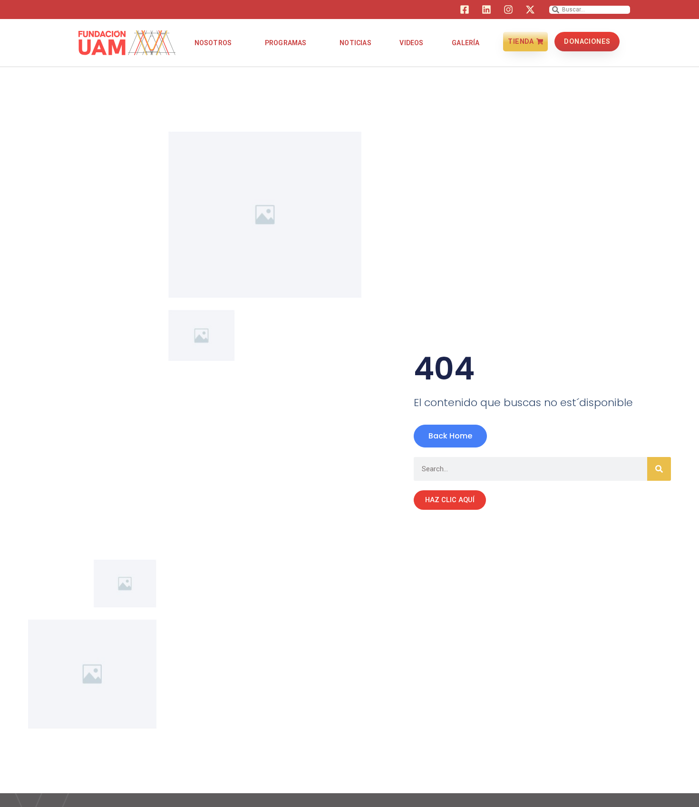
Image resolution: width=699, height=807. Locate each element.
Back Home (450, 435)
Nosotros (213, 43)
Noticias (355, 43)
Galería (465, 43)
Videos (411, 43)
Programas (286, 43)
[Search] (659, 469)
